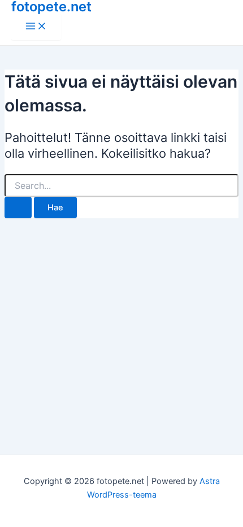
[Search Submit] (18, 208)
